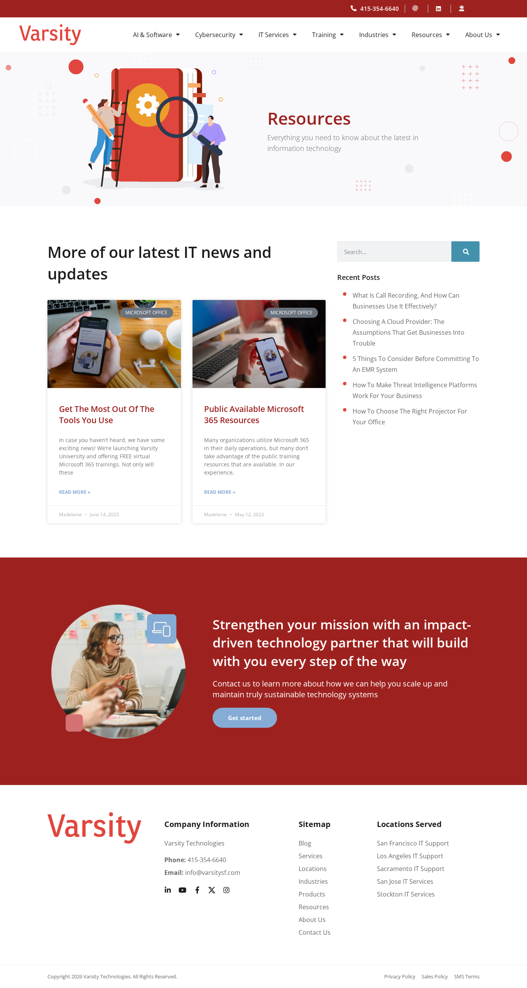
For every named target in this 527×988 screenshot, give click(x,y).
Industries (373, 35)
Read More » (74, 492)
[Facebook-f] (197, 889)
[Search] (465, 251)
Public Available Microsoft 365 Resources (254, 414)
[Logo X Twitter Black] (211, 889)
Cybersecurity (215, 35)
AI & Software (152, 35)
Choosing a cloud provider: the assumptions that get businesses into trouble (409, 332)
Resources (427, 35)
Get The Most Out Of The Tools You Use (106, 414)
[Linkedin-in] (167, 889)
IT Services (273, 35)
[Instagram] (226, 889)
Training (324, 35)
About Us (478, 35)
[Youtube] (182, 889)
